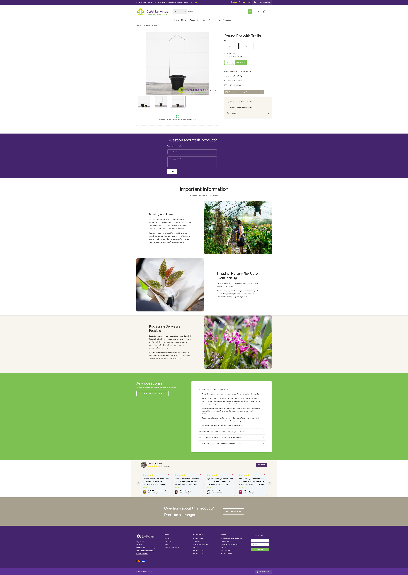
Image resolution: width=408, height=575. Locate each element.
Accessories (194, 20)
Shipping (227, 56)
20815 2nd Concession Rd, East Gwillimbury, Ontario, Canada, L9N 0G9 (145, 550)
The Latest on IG (198, 550)
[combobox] (220, 11)
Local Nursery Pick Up (200, 544)
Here (195, 2)
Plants (183, 20)
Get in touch (232, 511)
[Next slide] (270, 483)
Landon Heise (218, 491)
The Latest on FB (198, 553)
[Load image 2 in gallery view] (161, 101)
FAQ (166, 544)
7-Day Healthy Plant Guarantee (231, 538)
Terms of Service (226, 553)
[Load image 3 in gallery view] (178, 101)
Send (172, 171)
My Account (246, 2)
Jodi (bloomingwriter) (254, 491)
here (194, 120)
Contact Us (226, 20)
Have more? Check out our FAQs (152, 393)
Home (140, 25)
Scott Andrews (155, 491)
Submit (260, 549)
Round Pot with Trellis (150, 25)
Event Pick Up (197, 547)
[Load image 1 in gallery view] (144, 101)
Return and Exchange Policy (230, 544)
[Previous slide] (138, 483)
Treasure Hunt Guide (171, 547)
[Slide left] (210, 90)
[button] (184, 21)
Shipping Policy (226, 541)
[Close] (261, 92)
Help (235, 2)
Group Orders (225, 550)
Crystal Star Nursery (155, 463)
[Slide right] (215, 90)
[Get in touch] (264, 11)
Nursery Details (198, 538)
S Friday (184, 491)
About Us (207, 20)
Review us (261, 465)
